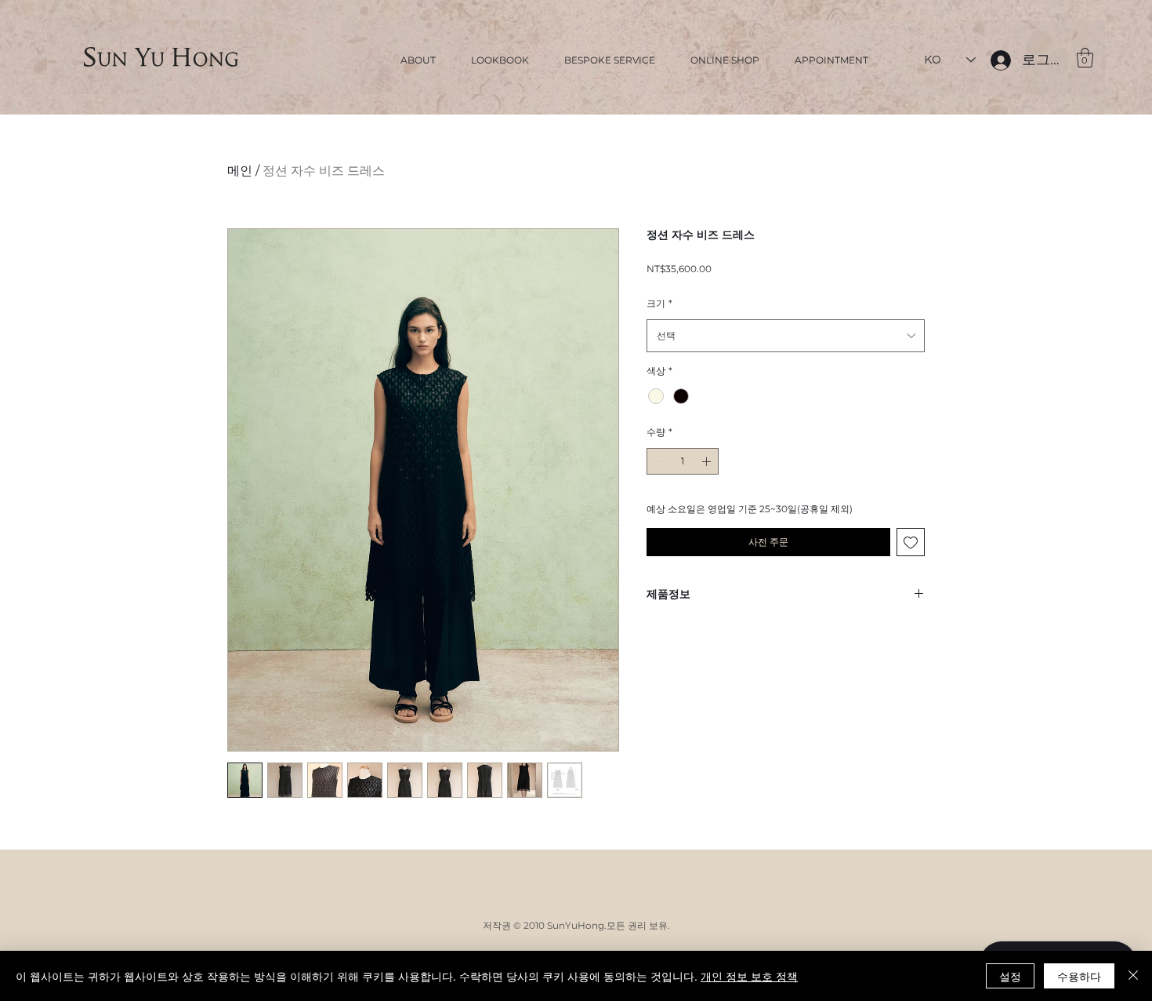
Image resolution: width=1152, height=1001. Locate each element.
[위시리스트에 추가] (911, 542)
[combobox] (786, 335)
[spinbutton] (682, 461)
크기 (659, 303)
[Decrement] (657, 461)
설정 (1010, 976)
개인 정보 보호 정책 (749, 976)
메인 (239, 170)
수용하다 (1079, 976)
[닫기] (1133, 975)
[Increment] (707, 461)
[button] (1085, 57)
